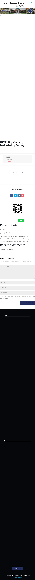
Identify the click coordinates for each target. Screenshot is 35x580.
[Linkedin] (19, 195)
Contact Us (17, 568)
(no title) (2, 229)
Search (21, 221)
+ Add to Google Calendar (18, 172)
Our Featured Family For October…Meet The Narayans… (16, 239)
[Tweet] (15, 195)
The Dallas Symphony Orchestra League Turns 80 (14, 236)
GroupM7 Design (17, 577)
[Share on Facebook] (11, 195)
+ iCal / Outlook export (18, 178)
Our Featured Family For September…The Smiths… (14, 241)
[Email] (22, 195)
